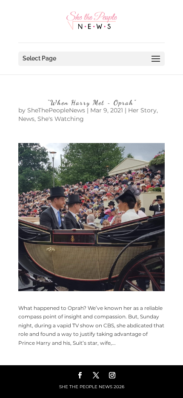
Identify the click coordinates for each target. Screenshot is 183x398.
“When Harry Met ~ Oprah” (91, 102)
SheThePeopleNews (56, 110)
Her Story (142, 110)
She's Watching (60, 119)
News (26, 119)
